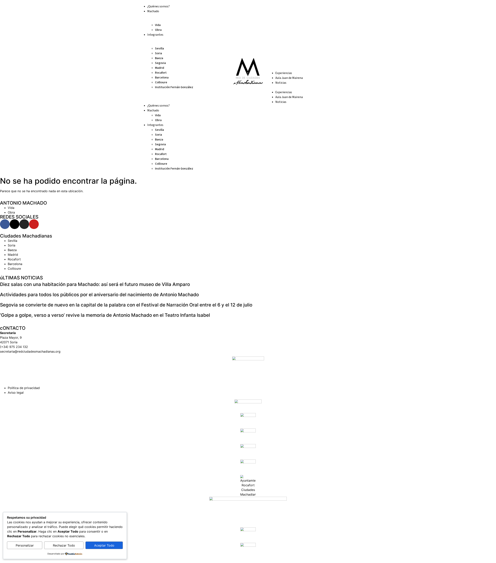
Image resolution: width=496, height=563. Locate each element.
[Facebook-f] (5, 224)
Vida (158, 25)
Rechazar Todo (64, 545)
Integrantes (155, 35)
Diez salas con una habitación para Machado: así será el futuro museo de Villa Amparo (95, 284)
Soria (158, 53)
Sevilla (159, 48)
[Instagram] (24, 224)
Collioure (161, 82)
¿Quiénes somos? (158, 6)
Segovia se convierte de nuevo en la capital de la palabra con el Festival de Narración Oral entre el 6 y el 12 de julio (126, 305)
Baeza (159, 58)
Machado (153, 11)
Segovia (160, 63)
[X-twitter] (14, 224)
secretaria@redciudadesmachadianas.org (30, 351)
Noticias (280, 83)
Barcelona (162, 77)
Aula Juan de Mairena (289, 78)
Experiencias (283, 73)
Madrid (159, 68)
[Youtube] (34, 224)
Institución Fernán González (174, 87)
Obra (158, 30)
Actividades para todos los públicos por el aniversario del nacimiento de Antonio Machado (99, 294)
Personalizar (25, 545)
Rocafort (161, 73)
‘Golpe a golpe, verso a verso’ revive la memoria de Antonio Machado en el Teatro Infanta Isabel (105, 315)
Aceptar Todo (104, 545)
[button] (184, 92)
